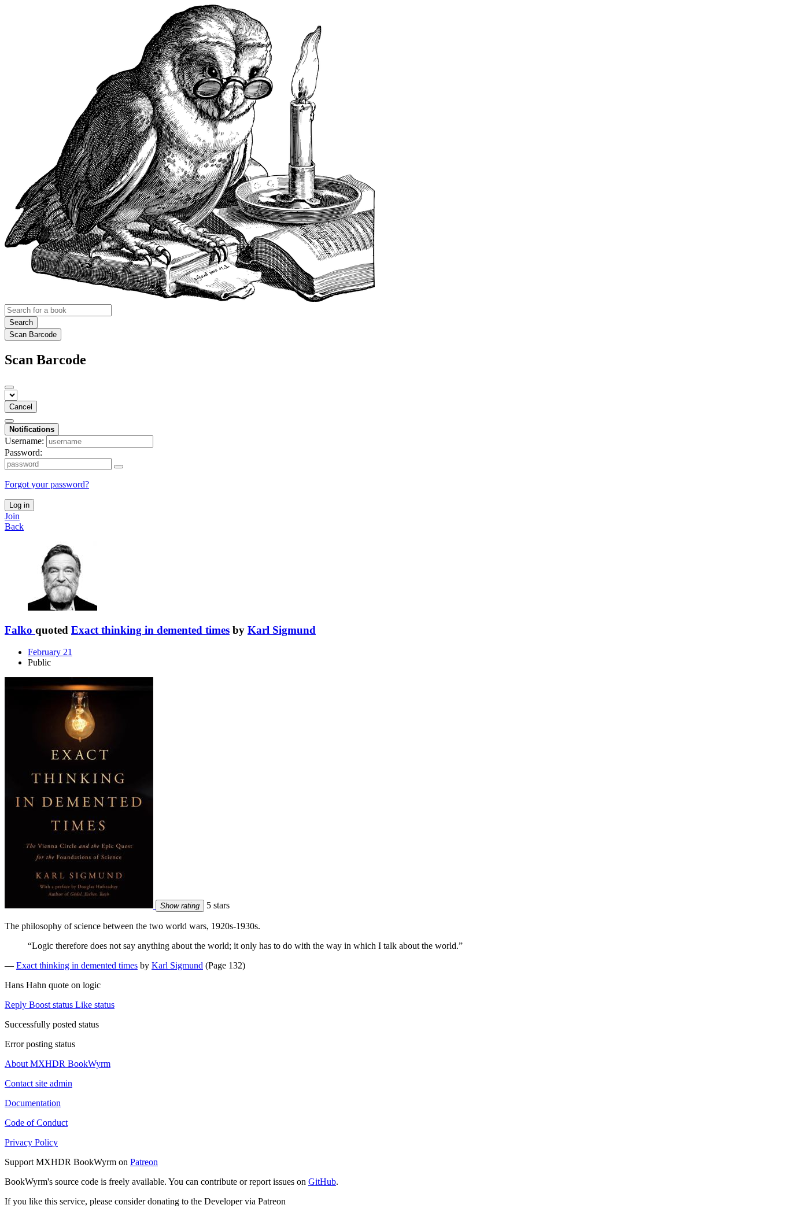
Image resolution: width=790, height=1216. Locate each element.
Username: (24, 441)
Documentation (33, 1103)
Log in (19, 505)
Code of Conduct (36, 1123)
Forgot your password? (47, 484)
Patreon (144, 1162)
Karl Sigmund (282, 630)
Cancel (20, 406)
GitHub (322, 1182)
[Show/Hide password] (118, 466)
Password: (23, 452)
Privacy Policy (31, 1142)
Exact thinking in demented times (150, 630)
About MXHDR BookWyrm (57, 1064)
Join (12, 516)
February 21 (50, 652)
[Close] (9, 387)
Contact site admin (38, 1083)
